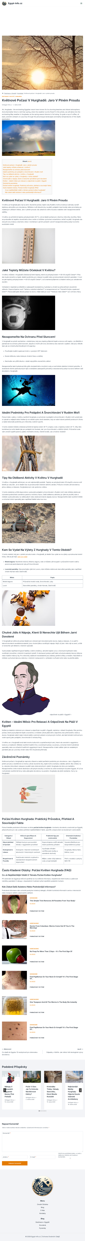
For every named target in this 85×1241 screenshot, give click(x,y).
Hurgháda (18, 96)
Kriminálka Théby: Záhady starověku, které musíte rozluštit (53, 1092)
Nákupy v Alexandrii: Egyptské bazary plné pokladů (9, 1092)
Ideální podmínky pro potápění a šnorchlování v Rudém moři (23, 172)
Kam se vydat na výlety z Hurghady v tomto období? (20, 176)
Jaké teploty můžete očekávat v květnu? (16, 167)
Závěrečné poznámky (10, 183)
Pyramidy (42, 1228)
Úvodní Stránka (42, 1204)
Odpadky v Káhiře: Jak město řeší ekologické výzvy (64, 1050)
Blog (42, 1207)
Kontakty (42, 1213)
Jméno (6, 1157)
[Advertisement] (42, 19)
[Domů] (2, 93)
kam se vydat (22, 557)
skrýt (29, 161)
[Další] (80, 1090)
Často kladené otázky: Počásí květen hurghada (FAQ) (20, 188)
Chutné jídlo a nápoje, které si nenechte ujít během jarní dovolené (25, 179)
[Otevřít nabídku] (81, 3)
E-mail (33, 1157)
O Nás (42, 1210)
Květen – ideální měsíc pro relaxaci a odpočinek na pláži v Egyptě (24, 181)
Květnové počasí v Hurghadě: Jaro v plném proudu (20, 165)
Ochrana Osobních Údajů (51, 1236)
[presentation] (11, 1077)
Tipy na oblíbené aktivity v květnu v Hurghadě (18, 174)
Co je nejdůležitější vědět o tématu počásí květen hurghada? (25, 190)
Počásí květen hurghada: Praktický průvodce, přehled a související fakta (27, 185)
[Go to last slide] (4, 1090)
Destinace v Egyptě (8, 96)
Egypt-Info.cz (8, 104)
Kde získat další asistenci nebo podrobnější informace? (23, 192)
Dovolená (42, 1225)
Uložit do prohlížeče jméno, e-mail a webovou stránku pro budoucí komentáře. (69, 1155)
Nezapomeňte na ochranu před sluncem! (16, 169)
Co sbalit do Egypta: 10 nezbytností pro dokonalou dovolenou (20, 1052)
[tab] (39, 1110)
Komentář (7, 1133)
